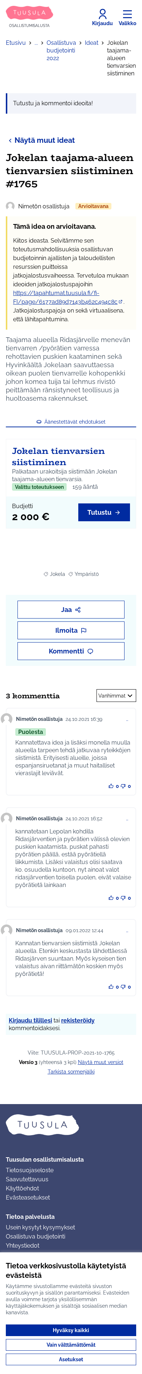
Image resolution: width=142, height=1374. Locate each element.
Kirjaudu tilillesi (30, 1020)
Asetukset (71, 1359)
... (36, 42)
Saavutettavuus (27, 1179)
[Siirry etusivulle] (71, 1124)
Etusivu (16, 42)
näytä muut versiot (100, 1062)
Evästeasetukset (28, 1197)
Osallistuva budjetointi (35, 1236)
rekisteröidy (78, 1020)
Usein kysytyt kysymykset (40, 1227)
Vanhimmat (112, 696)
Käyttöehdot (22, 1188)
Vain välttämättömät (71, 1345)
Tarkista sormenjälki (71, 1072)
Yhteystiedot (22, 1245)
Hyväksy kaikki (71, 1330)
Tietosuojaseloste (30, 1170)
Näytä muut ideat (45, 140)
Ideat (91, 42)
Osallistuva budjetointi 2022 (61, 50)
